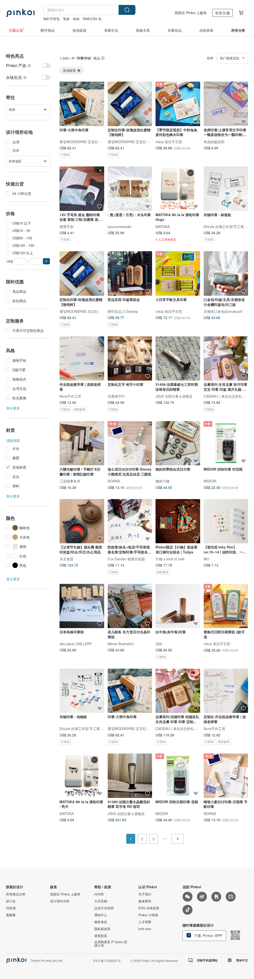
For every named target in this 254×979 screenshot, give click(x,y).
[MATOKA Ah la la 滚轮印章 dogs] (178, 188)
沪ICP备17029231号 (107, 960)
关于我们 (144, 894)
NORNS (114, 480)
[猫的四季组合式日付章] (178, 443)
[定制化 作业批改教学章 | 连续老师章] (226, 691)
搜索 (127, 10)
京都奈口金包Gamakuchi (223, 311)
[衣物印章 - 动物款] (82, 691)
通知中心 (100, 915)
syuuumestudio (119, 226)
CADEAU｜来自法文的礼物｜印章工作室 (187, 728)
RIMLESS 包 (92, 18)
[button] (46, 261)
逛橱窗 (11, 915)
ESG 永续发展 (148, 908)
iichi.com (144, 929)
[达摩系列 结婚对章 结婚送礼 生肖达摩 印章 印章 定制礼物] (178, 691)
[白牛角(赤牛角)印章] (178, 606)
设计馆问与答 (59, 901)
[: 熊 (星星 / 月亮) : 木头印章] (130, 188)
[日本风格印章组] (82, 606)
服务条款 (100, 922)
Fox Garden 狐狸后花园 (126, 558)
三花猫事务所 (70, 480)
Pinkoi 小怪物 (148, 915)
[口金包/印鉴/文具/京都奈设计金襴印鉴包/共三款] (226, 273)
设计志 (11, 901)
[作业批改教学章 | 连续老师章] (82, 358)
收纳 (76, 18)
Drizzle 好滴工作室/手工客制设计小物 (88, 728)
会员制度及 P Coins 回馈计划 (110, 943)
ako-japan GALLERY (76, 643)
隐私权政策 (102, 929)
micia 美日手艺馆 (169, 141)
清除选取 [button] (13, 440)
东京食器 (66, 558)
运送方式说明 (104, 908)
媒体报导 (144, 901)
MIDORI (210, 480)
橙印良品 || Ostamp (123, 311)
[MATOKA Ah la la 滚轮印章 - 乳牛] (82, 775)
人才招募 (144, 922)
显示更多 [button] (13, 408)
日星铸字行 (116, 396)
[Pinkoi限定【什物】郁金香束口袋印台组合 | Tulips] (178, 521)
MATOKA (163, 226)
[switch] (28, 65)
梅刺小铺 (162, 480)
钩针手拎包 (51, 18)
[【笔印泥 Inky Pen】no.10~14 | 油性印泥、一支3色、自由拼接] (226, 521)
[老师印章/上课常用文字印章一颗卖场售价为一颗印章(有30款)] (226, 104)
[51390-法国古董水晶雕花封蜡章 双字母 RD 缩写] (130, 775)
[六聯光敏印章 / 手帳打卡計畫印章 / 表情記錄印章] (82, 443)
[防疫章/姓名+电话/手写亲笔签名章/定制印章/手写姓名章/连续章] (130, 521)
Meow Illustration (121, 643)
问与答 (99, 894)
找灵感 (11, 908)
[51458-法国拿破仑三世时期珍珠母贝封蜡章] (178, 358)
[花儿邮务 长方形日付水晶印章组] (130, 606)
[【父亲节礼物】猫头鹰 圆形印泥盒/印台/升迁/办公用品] (82, 521)
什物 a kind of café (170, 558)
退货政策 (100, 935)
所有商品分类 (15, 894)
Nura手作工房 (70, 396)
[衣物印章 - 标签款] (226, 188)
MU (206, 558)
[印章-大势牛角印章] (82, 104)
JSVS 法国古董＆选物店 (174, 396)
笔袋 (66, 18)
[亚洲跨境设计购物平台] (20, 12)
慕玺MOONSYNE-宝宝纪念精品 (84, 141)
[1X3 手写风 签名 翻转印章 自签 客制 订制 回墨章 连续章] (82, 188)
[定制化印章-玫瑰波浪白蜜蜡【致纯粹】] (130, 104)
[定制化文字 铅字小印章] (130, 358)
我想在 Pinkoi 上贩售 (191, 12)
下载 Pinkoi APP (207, 935)
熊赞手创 (66, 226)
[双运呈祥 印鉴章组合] (130, 273)
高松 (159, 643)
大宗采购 (100, 901)
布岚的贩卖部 (214, 141)
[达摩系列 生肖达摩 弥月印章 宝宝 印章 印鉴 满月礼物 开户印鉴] (226, 358)
